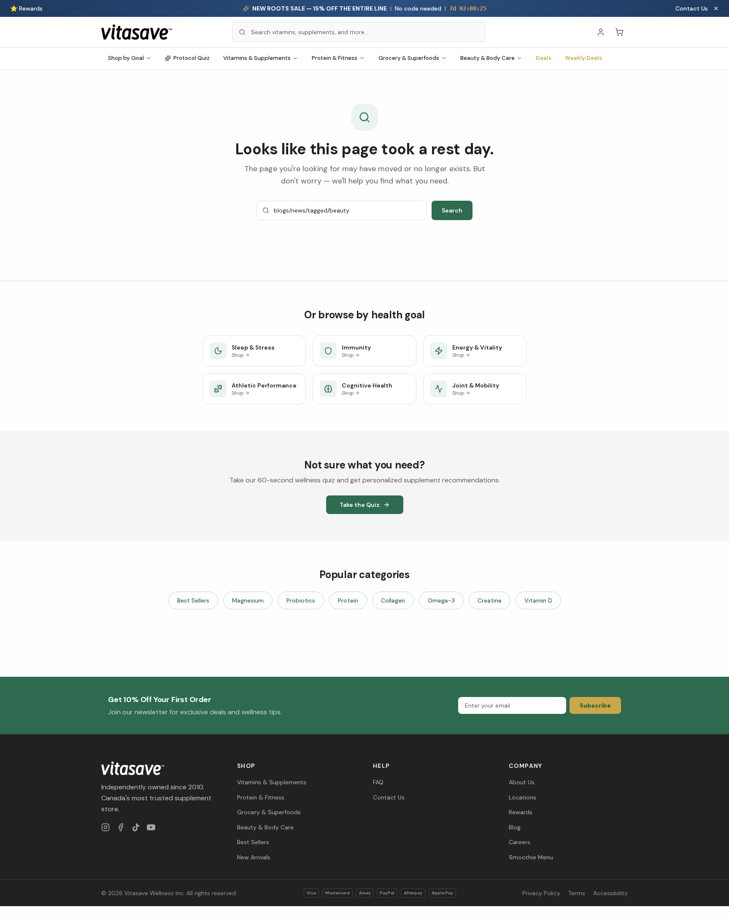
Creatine (490, 600)
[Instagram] (105, 827)
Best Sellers (193, 600)
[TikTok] (136, 827)
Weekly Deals (583, 58)
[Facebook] (120, 827)
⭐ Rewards (26, 8)
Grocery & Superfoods (408, 58)
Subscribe (595, 705)
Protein (348, 600)
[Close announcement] (716, 8)
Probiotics (300, 600)
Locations (522, 797)
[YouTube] (151, 827)
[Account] (600, 32)
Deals (543, 58)
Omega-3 (441, 600)
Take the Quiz (360, 505)
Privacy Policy (541, 893)
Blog (515, 827)
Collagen (393, 600)
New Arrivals (253, 857)
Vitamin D (538, 600)
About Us (522, 782)
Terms (576, 893)
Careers (519, 842)
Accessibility (610, 893)
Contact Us (691, 8)
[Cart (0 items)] (619, 32)
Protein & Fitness (334, 58)
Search (452, 210)
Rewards (520, 812)
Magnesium (248, 600)
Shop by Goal (126, 58)
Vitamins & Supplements (257, 58)
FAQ (378, 782)
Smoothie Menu (531, 857)
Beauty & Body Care (487, 58)
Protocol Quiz (191, 58)
